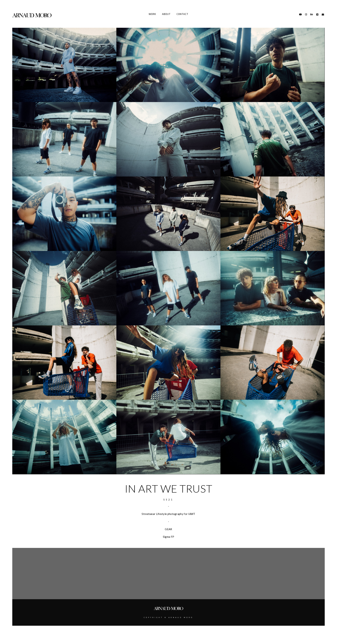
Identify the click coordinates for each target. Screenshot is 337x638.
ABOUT (166, 13)
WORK (152, 13)
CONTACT (182, 13)
